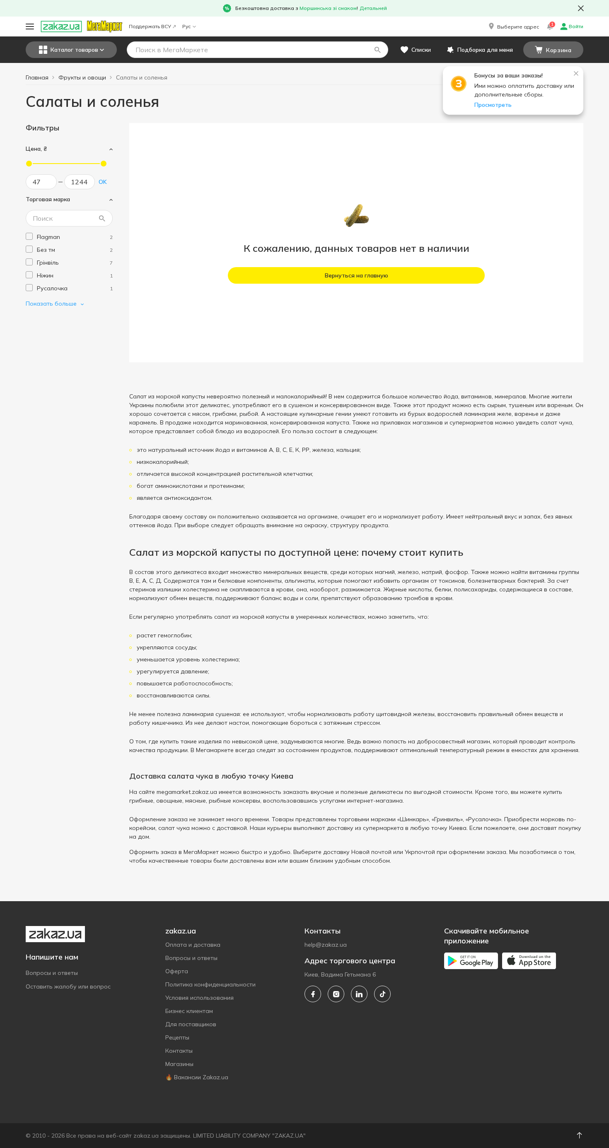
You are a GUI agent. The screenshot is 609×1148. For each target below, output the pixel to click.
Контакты (179, 1050)
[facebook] (312, 994)
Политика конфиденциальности (210, 984)
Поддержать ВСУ (150, 26)
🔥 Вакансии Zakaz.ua (196, 1077)
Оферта (176, 971)
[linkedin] (359, 994)
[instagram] (336, 994)
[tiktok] (382, 994)
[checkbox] (29, 236)
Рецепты (177, 1037)
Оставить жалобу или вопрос (68, 986)
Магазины (179, 1064)
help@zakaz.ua (325, 944)
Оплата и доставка (192, 944)
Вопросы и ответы (52, 973)
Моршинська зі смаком (328, 8)
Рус (186, 26)
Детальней (373, 8)
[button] (513, 26)
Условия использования (199, 997)
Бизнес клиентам (189, 1011)
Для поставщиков (190, 1024)
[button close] (580, 8)
